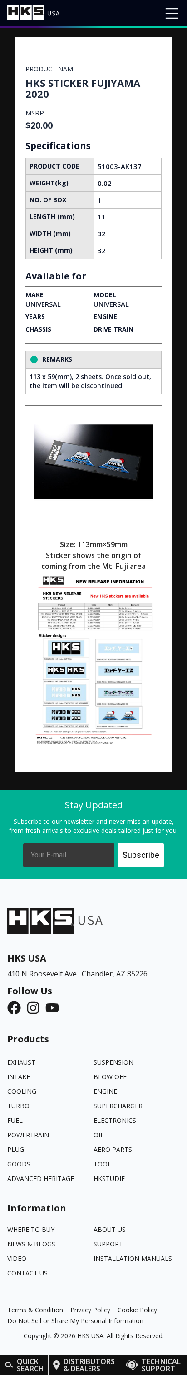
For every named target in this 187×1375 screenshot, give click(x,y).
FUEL (15, 1120)
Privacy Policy (90, 1309)
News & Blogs (31, 1244)
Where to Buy (30, 1229)
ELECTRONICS (115, 1120)
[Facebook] (16, 1008)
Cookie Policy (137, 1309)
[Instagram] (35, 1008)
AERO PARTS (113, 1149)
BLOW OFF (110, 1076)
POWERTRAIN (28, 1135)
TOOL (102, 1164)
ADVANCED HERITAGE (40, 1178)
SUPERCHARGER (118, 1105)
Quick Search (30, 1365)
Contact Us (27, 1273)
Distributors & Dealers (89, 1365)
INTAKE (18, 1076)
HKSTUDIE (109, 1178)
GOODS (18, 1164)
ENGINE (105, 1091)
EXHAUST (21, 1062)
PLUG (15, 1149)
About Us (110, 1229)
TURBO (18, 1105)
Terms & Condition (35, 1309)
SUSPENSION (113, 1062)
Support (108, 1244)
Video (16, 1258)
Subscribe (141, 855)
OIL (99, 1135)
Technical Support (161, 1365)
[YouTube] (54, 1008)
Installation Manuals (133, 1258)
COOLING (21, 1091)
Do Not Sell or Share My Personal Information (75, 1320)
